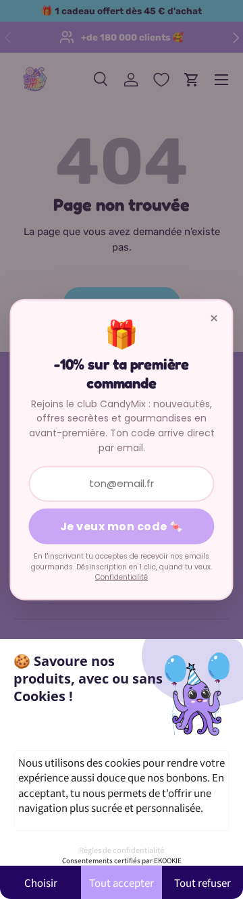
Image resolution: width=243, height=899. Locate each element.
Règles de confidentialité (121, 849)
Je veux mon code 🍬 (122, 526)
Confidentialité (121, 577)
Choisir (40, 882)
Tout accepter (121, 882)
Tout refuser (202, 882)
